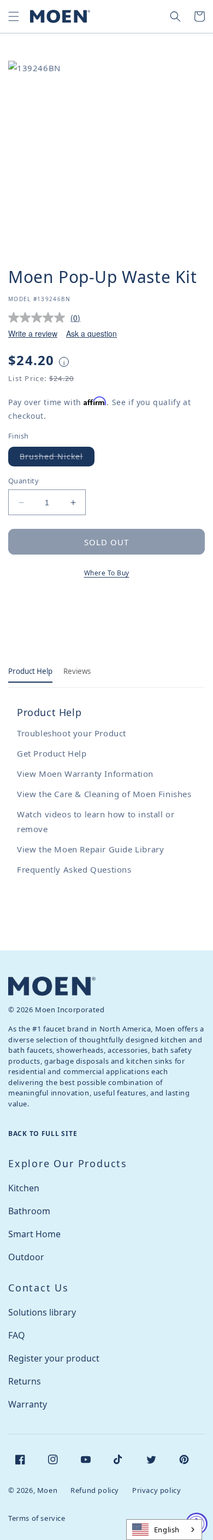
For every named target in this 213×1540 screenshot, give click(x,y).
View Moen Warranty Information (85, 773)
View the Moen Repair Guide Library (90, 849)
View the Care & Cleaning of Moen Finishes (104, 793)
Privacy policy (156, 1490)
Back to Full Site (42, 1133)
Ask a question (91, 333)
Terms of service (37, 1518)
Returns (24, 1381)
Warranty (27, 1404)
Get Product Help (52, 753)
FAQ (16, 1335)
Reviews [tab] (77, 671)
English (167, 1530)
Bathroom (29, 1211)
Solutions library (42, 1312)
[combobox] (164, 1529)
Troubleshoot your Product (71, 733)
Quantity (23, 481)
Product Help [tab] (30, 671)
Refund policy (94, 1490)
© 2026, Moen (32, 1490)
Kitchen (23, 1188)
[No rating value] (39, 317)
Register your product (53, 1358)
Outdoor (26, 1257)
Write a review (32, 333)
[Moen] (52, 986)
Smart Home (34, 1234)
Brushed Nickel (57, 458)
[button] (14, 16)
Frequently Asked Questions (74, 869)
